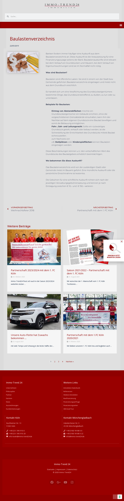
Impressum (60, 469)
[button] (121, 25)
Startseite (50, 469)
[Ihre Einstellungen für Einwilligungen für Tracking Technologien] (119, 496)
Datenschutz (72, 469)
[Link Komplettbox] (34, 260)
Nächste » (70, 361)
